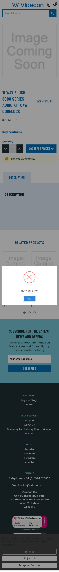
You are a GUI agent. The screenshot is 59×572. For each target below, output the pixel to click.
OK (29, 298)
